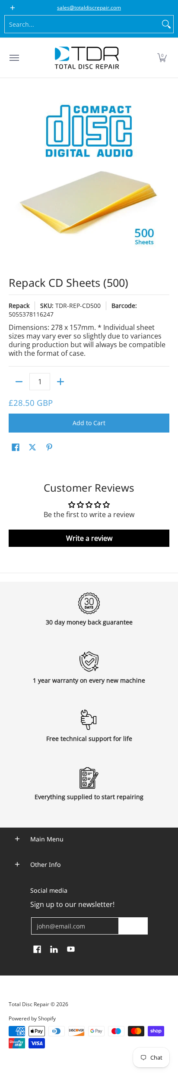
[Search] (166, 24)
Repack (19, 305)
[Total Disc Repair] (86, 57)
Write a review (89, 538)
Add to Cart (89, 423)
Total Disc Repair (29, 1004)
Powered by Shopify (32, 1018)
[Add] (60, 382)
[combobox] (82, 24)
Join (133, 926)
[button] (162, 58)
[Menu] (14, 58)
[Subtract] (19, 382)
